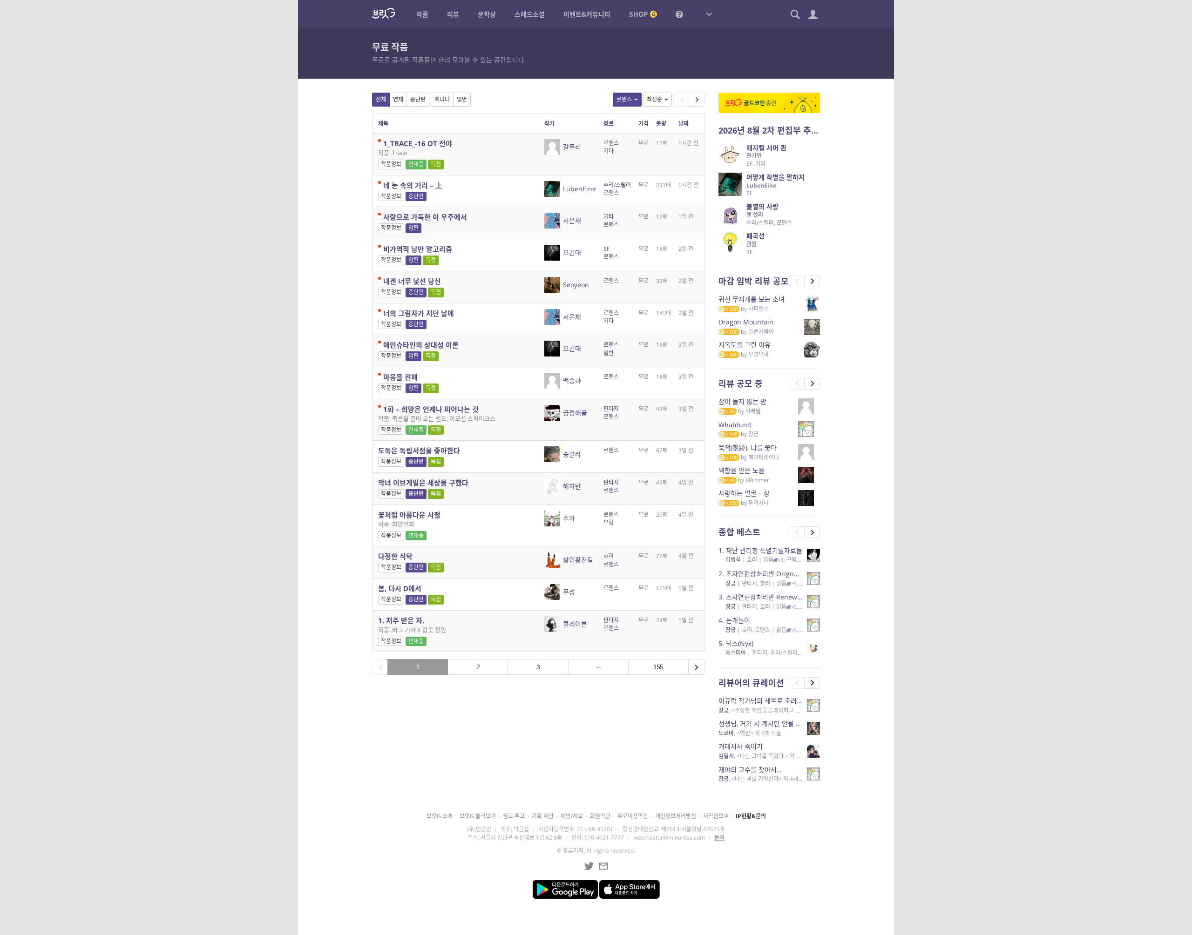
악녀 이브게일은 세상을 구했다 (423, 482)
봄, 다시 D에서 (399, 588)
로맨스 (624, 99)
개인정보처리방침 (675, 816)
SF (606, 249)
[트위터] (589, 866)
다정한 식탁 (395, 556)
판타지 (611, 409)
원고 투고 (514, 816)
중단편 (418, 99)
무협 (608, 522)
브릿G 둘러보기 (478, 816)
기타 (608, 151)
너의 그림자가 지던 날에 (418, 313)
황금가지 (573, 850)
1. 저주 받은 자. (401, 620)
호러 (608, 556)
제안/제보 (572, 816)
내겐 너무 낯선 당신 (412, 281)
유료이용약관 (632, 816)
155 (658, 667)
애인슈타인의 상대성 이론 (421, 345)
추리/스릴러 (617, 185)
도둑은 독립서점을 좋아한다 (419, 450)
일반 (462, 99)
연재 (398, 99)
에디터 (442, 99)
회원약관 (600, 816)
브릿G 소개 (440, 816)
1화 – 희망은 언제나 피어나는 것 (431, 409)
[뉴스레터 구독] (603, 866)
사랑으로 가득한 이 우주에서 (425, 217)
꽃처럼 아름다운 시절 (409, 514)
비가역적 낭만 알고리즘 (417, 249)
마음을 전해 (400, 377)
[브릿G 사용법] (679, 14)
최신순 (654, 99)
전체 (381, 99)
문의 (719, 837)
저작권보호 (716, 816)
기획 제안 (543, 816)
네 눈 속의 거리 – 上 (412, 185)
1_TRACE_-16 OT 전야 (417, 143)
